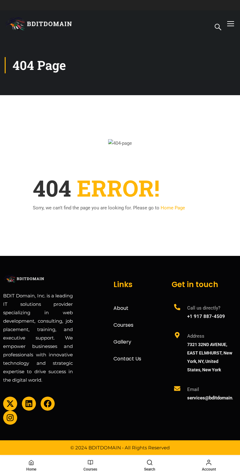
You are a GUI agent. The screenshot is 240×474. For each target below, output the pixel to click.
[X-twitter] (10, 404)
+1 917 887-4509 (206, 316)
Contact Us (127, 358)
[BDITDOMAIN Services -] (39, 23)
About (120, 308)
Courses (123, 325)
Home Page (173, 208)
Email (193, 389)
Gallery (122, 341)
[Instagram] (10, 418)
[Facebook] (48, 404)
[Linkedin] (29, 404)
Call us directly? (203, 308)
